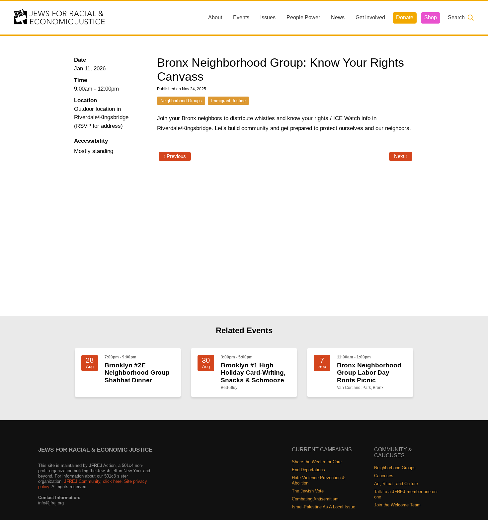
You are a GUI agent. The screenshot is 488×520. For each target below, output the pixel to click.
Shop (430, 17)
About (215, 17)
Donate (404, 17)
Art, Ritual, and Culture (396, 483)
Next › (400, 156)
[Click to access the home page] (60, 17)
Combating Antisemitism (315, 498)
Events (241, 17)
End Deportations (308, 469)
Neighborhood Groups (181, 100)
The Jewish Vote (308, 490)
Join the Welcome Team (397, 504)
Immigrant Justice (228, 100)
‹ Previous (175, 156)
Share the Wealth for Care (317, 461)
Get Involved (370, 17)
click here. (113, 481)
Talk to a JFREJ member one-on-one (406, 494)
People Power (303, 17)
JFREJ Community (82, 481)
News (338, 17)
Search (456, 17)
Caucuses (383, 475)
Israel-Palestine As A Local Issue (323, 506)
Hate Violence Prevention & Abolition (318, 480)
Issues (268, 17)
